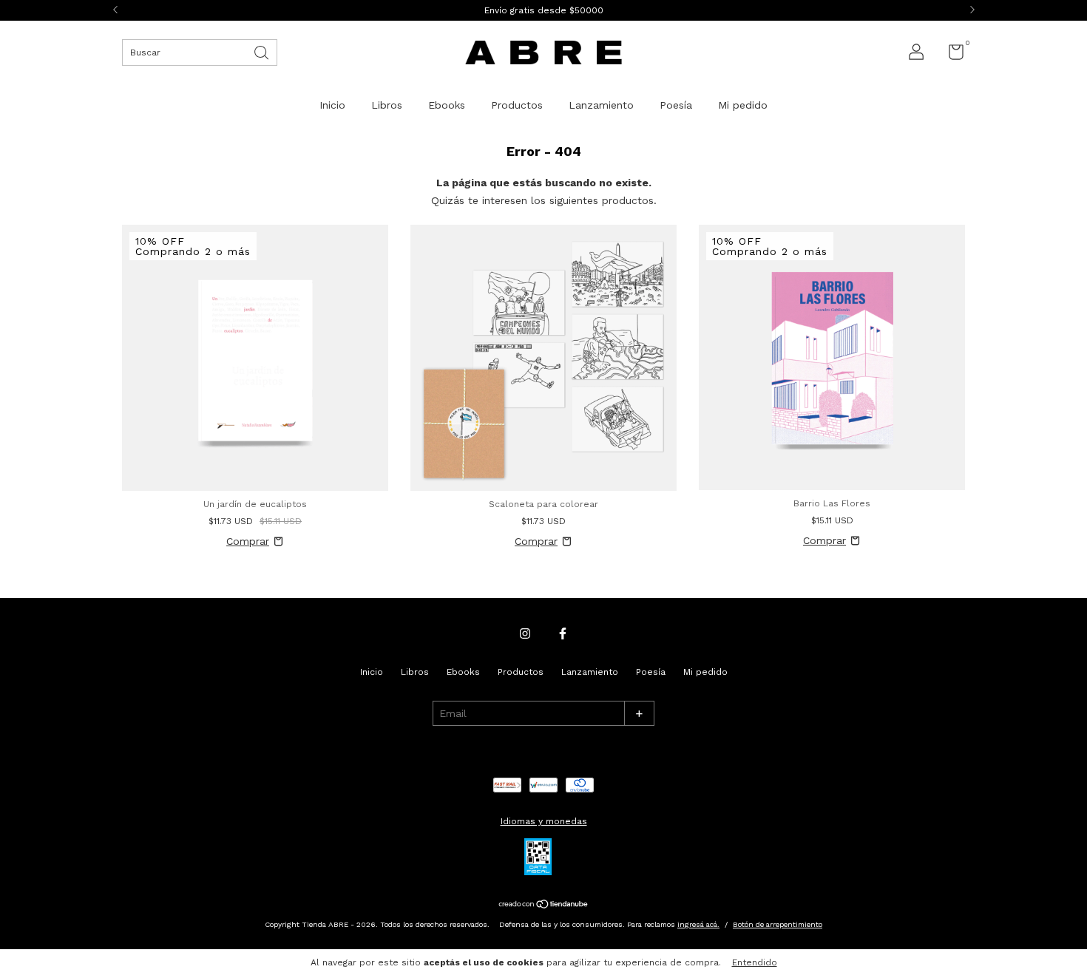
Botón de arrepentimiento (777, 924)
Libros (386, 105)
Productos (517, 105)
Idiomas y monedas (544, 821)
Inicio (332, 105)
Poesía (676, 105)
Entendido (754, 962)
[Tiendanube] (544, 905)
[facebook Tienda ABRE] (563, 633)
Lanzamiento (601, 105)
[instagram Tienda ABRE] (525, 633)
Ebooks (446, 105)
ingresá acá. (698, 924)
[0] (950, 55)
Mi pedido (743, 105)
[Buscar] (262, 51)
